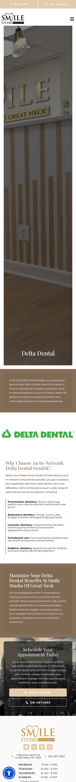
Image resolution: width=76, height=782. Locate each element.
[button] (9, 773)
